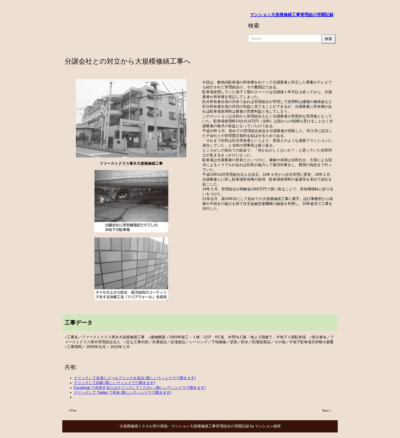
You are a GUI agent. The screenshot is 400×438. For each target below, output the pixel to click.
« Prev (72, 410)
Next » (326, 410)
